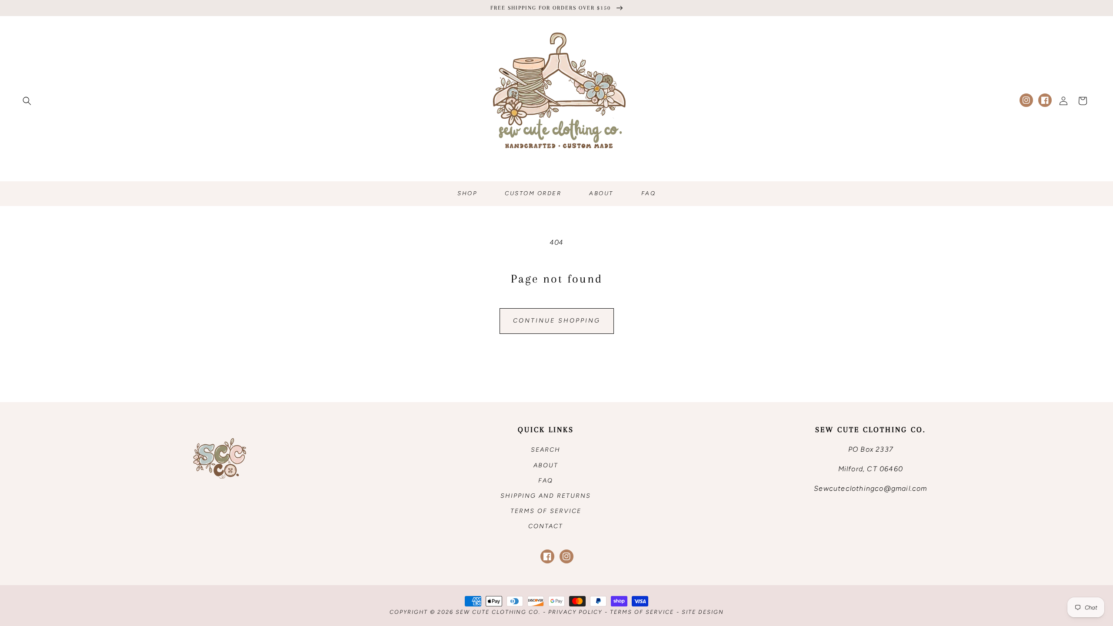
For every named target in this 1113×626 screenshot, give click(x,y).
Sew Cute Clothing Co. (498, 612)
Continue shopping (556, 320)
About (545, 465)
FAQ (545, 480)
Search (545, 449)
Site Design (703, 612)
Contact (545, 526)
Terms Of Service (642, 612)
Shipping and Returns (545, 495)
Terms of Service (545, 511)
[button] (27, 100)
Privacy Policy (575, 612)
